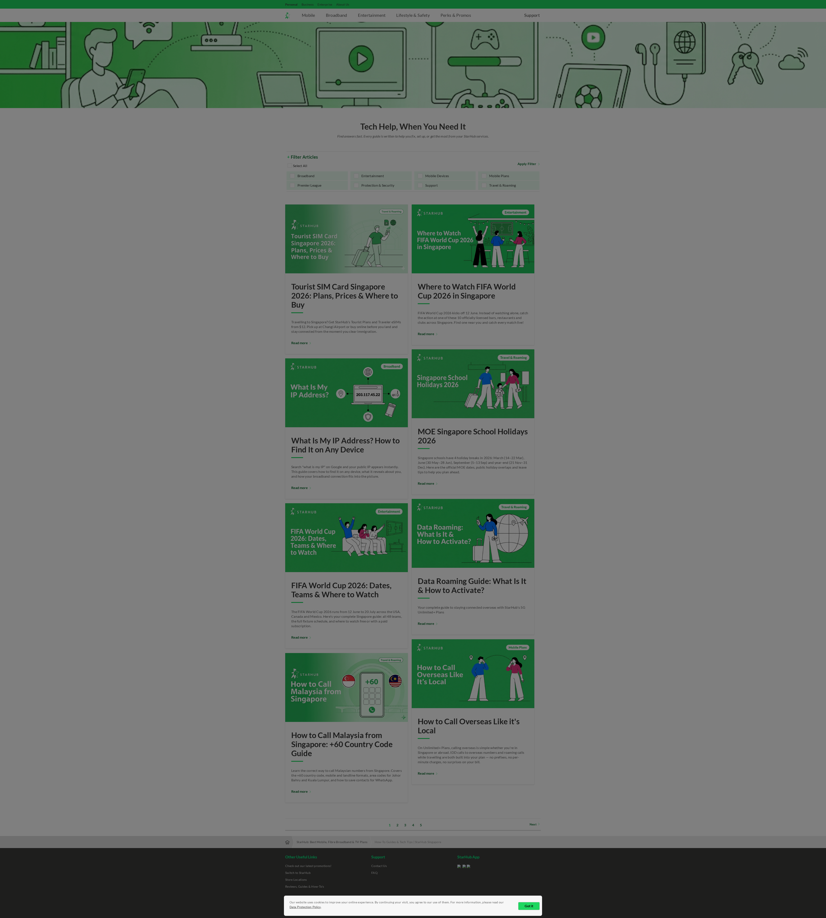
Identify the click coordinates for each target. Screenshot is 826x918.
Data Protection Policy (305, 907)
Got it (529, 906)
